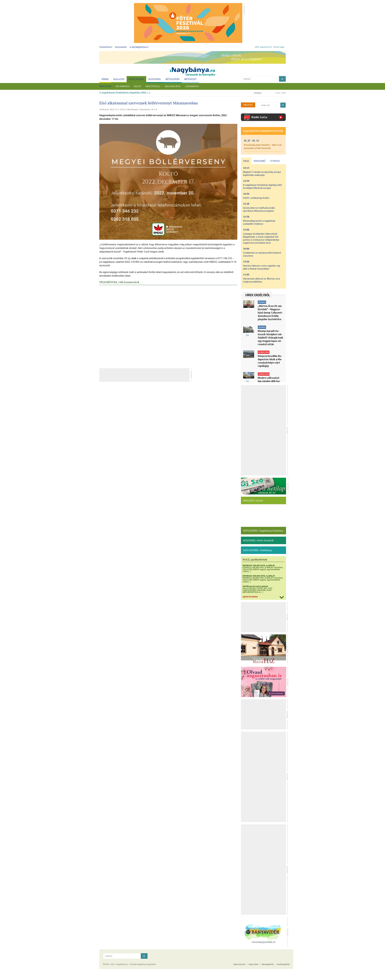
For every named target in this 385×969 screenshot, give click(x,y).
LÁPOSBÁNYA (192, 86)
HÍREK (105, 79)
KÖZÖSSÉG (154, 79)
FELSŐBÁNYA (122, 86)
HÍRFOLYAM (105, 86)
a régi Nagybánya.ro (139, 47)
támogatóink (267, 964)
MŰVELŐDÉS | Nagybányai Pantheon (263, 530)
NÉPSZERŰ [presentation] (260, 161)
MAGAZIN (118, 79)
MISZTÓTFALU (153, 86)
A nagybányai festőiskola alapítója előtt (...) (124, 92)
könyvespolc (121, 47)
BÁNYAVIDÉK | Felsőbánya (257, 550)
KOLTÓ (137, 86)
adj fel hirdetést (250, 597)
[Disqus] (168, 325)
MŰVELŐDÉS (172, 79)
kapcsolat (253, 964)
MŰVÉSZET (190, 79)
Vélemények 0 (133, 109)
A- (156, 109)
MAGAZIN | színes (253, 500)
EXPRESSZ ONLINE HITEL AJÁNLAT (259, 565)
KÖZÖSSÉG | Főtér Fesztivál (258, 540)
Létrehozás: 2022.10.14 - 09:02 (112, 109)
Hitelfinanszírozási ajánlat (255, 586)
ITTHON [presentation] (275, 161)
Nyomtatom (145, 109)
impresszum (239, 964)
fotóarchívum (105, 47)
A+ (153, 109)
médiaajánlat (283, 964)
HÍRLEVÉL (248, 104)
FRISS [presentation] (246, 160)
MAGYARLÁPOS (172, 86)
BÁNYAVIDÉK (136, 79)
